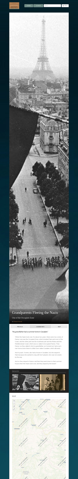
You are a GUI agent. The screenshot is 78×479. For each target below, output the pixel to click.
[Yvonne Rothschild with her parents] (52, 382)
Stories (29, 5)
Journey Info (40, 326)
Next (59, 326)
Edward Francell (18, 321)
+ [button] (14, 401)
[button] (14, 406)
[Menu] (65, 5)
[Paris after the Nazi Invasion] (25, 382)
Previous (20, 326)
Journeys (38, 5)
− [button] (14, 403)
